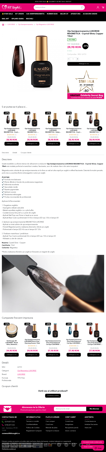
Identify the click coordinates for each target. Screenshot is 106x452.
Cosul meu (49, 424)
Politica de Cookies (33, 428)
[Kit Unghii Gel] (12, 7)
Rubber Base (52, 14)
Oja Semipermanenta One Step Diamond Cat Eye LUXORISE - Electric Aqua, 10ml (73, 341)
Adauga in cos (84, 64)
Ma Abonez (94, 409)
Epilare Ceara (18, 19)
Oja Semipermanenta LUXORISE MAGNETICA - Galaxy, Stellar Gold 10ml (53, 130)
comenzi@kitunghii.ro (11, 433)
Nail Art (5, 19)
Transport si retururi (52, 431)
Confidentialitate (32, 424)
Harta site (88, 428)
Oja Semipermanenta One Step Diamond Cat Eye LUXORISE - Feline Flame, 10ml (94, 342)
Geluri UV (64, 14)
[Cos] (103, 7)
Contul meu (69, 421)
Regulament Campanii (34, 431)
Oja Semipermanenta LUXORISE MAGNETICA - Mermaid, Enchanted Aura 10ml (94, 130)
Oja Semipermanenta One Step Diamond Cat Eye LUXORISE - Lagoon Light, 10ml (53, 342)
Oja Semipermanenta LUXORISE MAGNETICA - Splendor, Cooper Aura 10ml (32, 130)
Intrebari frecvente (91, 424)
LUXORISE (11, 24)
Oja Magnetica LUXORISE (45, 24)
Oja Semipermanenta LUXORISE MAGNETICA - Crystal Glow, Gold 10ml (73, 130)
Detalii (15, 153)
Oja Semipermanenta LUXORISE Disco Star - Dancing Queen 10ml (32, 341)
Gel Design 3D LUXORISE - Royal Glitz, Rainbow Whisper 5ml (11, 342)
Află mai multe (28, 446)
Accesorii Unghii (90, 14)
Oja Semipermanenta (35, 14)
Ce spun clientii (26, 153)
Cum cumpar (50, 421)
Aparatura (75, 14)
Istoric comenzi (70, 431)
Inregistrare (69, 424)
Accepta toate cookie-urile (92, 442)
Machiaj (29, 19)
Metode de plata (51, 428)
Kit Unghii (19, 14)
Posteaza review (53, 395)
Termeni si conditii (32, 421)
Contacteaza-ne (90, 421)
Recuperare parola (71, 428)
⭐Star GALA (7, 14)
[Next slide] (99, 128)
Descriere (5, 153)
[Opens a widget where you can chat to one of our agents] (98, 448)
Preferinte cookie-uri (9, 449)
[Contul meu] (98, 7)
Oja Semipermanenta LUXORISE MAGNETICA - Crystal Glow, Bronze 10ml (11, 130)
